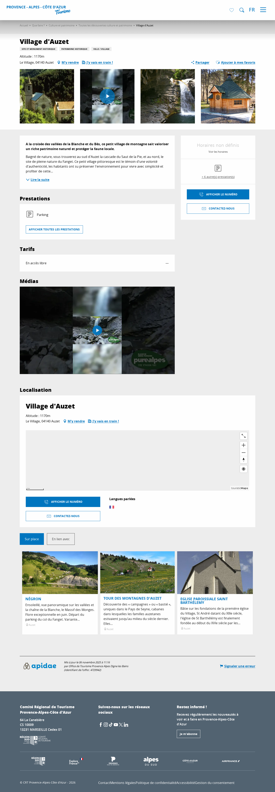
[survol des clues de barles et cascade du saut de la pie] (97, 330)
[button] (242, 10)
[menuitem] (39, 10)
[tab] (32, 539)
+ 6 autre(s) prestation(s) (218, 177)
